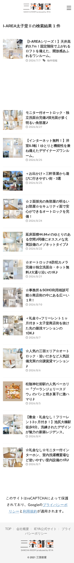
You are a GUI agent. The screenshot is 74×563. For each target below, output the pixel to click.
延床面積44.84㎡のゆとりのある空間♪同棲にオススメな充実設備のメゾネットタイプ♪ (48, 239)
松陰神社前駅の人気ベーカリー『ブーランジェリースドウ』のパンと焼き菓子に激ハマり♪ (47, 391)
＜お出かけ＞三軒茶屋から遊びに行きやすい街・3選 (47, 176)
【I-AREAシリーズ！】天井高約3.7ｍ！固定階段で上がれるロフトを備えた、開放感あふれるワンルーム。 (48, 48)
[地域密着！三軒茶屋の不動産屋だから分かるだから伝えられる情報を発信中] (37, 8)
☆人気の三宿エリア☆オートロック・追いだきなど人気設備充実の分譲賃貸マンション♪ (47, 358)
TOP (8, 528)
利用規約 (30, 511)
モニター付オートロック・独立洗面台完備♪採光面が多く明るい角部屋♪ (47, 117)
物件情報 (52, 60)
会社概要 (22, 528)
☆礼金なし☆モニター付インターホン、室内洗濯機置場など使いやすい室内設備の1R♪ (47, 454)
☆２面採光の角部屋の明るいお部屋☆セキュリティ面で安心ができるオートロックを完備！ (47, 209)
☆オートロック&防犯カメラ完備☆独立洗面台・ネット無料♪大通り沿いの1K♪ (47, 267)
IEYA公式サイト (45, 528)
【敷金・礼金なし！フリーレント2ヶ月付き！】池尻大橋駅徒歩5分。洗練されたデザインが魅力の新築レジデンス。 (48, 424)
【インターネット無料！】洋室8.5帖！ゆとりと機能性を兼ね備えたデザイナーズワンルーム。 (48, 148)
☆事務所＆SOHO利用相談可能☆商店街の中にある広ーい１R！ (47, 295)
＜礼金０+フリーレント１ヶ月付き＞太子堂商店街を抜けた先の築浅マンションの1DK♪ (47, 326)
